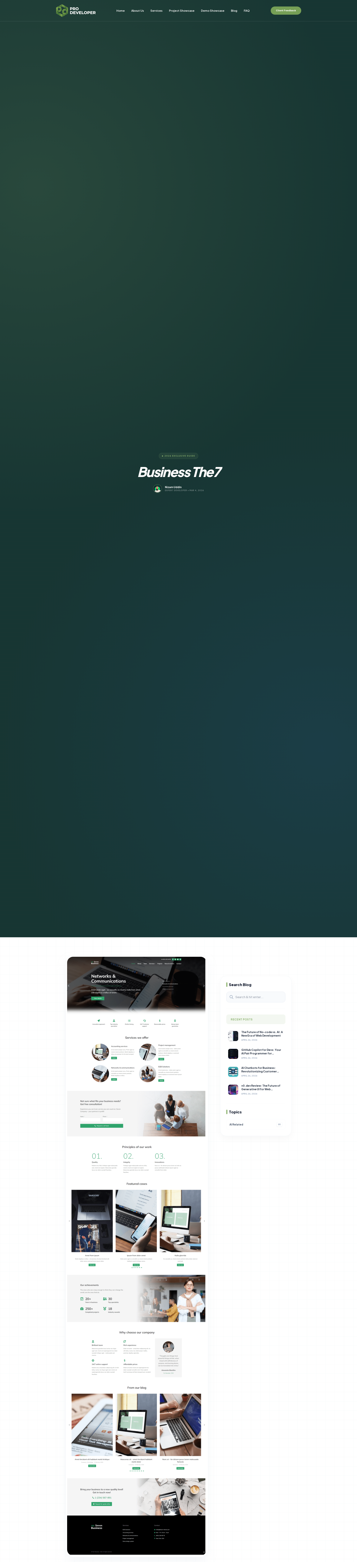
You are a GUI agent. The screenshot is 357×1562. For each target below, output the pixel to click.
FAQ (247, 10)
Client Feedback (286, 10)
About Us (137, 10)
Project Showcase (181, 10)
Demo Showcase (212, 10)
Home (120, 10)
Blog (234, 10)
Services (156, 10)
